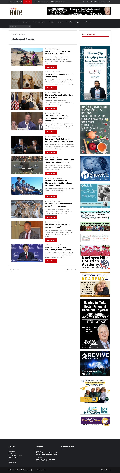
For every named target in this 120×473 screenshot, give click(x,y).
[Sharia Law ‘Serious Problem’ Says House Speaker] (27, 101)
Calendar (61, 22)
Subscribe (94, 1)
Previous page (17, 269)
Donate (109, 1)
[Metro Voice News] (15, 11)
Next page (70, 269)
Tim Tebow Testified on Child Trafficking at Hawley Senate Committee (57, 118)
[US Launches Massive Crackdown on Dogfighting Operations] (27, 209)
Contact (11, 460)
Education (51, 22)
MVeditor (48, 49)
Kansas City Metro (39, 22)
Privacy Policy (12, 462)
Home (12, 22)
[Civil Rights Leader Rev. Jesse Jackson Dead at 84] (27, 230)
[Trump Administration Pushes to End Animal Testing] (27, 80)
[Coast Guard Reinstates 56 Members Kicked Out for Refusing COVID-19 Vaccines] (27, 186)
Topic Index (87, 22)
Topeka (78, 22)
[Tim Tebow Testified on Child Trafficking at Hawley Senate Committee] (27, 121)
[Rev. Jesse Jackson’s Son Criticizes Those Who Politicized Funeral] (27, 165)
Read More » (51, 67)
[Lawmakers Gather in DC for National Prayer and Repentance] (27, 253)
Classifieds (69, 22)
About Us (85, 1)
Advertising (102, 1)
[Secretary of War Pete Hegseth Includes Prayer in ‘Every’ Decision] (27, 145)
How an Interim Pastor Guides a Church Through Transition (49, 1)
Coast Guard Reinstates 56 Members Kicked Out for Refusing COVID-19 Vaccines (58, 183)
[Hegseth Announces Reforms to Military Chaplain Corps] (27, 57)
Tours (18, 22)
